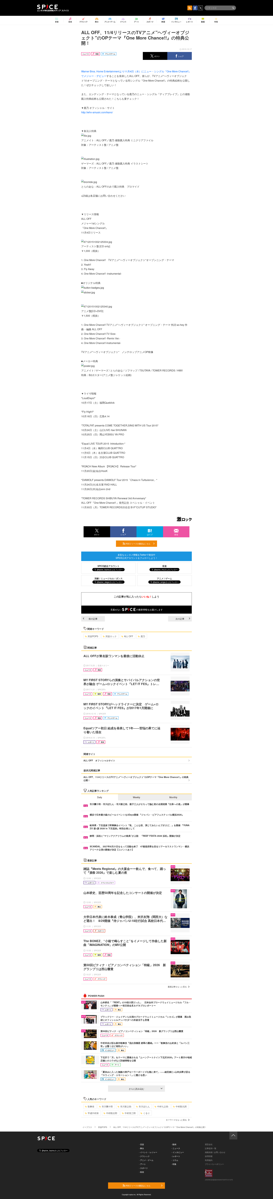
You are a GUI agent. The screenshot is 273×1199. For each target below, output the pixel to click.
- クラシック (144, 1156)
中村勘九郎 (181, 1106)
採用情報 (208, 1156)
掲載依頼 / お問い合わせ (215, 1152)
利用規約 (208, 1160)
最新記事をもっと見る (177, 986)
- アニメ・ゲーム (146, 1160)
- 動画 (173, 1144)
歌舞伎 (91, 1106)
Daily (99, 797)
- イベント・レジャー (148, 1152)
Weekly (136, 797)
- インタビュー (177, 1152)
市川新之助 (125, 1106)
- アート (142, 1164)
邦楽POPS (93, 636)
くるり (146, 1113)
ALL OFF (128, 636)
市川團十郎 (107, 1106)
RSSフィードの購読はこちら (137, 543)
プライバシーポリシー (214, 1164)
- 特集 (173, 1164)
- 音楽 (141, 1144)
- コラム (174, 1160)
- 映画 (141, 1172)
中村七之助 (162, 1106)
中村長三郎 (130, 1113)
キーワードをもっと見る (176, 1119)
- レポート (175, 1156)
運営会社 (208, 1144)
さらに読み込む (136, 1088)
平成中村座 (93, 1113)
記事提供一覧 (210, 1148)
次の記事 (180, 618)
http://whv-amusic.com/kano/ (97, 112)
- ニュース (175, 1148)
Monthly (173, 797)
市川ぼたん (144, 1106)
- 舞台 (141, 1148)
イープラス (87, 1127)
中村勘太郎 (111, 1113)
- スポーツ (143, 1168)
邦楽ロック (111, 636)
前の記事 (93, 618)
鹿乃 (143, 636)
